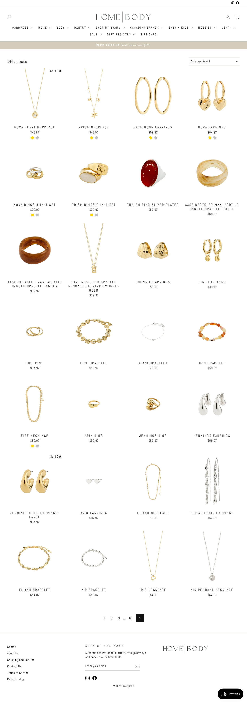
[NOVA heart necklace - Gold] (32, 137)
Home (43, 27)
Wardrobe (21, 27)
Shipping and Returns (21, 660)
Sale (94, 34)
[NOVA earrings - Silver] (214, 137)
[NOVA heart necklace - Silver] (37, 137)
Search (11, 647)
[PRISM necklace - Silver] (96, 137)
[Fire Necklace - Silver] (37, 446)
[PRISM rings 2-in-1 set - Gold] (91, 215)
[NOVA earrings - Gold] (210, 137)
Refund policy (16, 679)
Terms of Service (18, 673)
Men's (227, 27)
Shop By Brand (108, 27)
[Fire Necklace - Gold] (32, 446)
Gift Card (148, 34)
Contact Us (14, 666)
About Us (13, 653)
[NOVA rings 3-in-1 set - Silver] (37, 215)
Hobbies (205, 27)
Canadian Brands (145, 27)
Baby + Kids (179, 27)
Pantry (80, 27)
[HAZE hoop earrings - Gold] (150, 137)
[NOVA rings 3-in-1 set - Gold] (32, 215)
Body (61, 27)
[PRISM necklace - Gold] (91, 137)
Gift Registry (119, 34)
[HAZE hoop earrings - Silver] (155, 137)
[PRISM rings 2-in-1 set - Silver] (96, 215)
